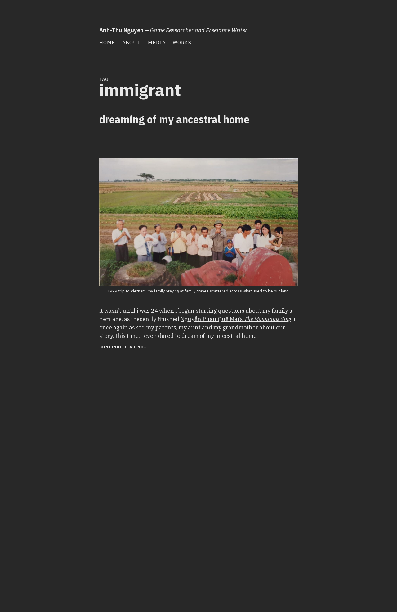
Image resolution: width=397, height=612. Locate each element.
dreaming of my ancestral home (174, 119)
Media (157, 42)
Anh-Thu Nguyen (121, 30)
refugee (63, 151)
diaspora (60, 140)
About (131, 42)
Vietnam (82, 151)
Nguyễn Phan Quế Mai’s (236, 319)
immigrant (81, 140)
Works (182, 42)
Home (107, 42)
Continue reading (134, 347)
